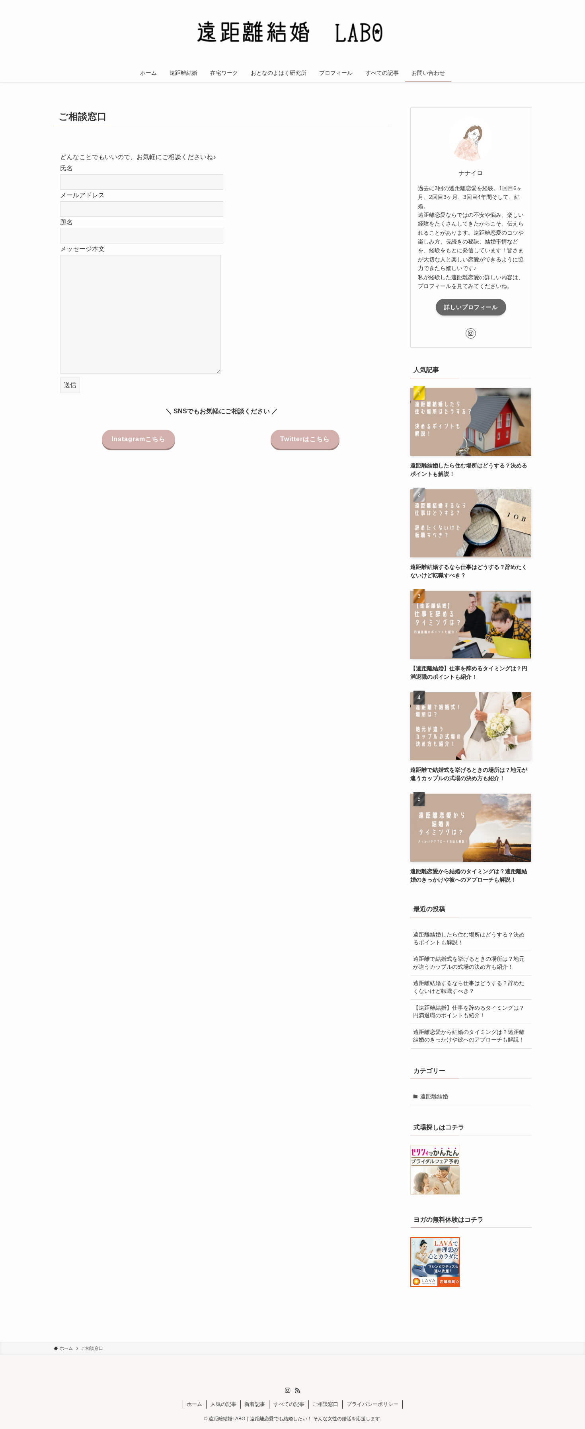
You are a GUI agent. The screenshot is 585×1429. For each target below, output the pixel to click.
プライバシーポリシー (372, 1404)
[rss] (297, 1390)
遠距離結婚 (434, 1096)
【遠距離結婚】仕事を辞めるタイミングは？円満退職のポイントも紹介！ (469, 1012)
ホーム (194, 1404)
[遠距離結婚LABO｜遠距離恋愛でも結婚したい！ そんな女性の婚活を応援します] (292, 33)
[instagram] (471, 333)
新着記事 (254, 1404)
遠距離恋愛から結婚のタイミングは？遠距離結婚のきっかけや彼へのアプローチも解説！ (469, 1036)
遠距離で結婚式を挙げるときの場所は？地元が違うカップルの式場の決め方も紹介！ (469, 963)
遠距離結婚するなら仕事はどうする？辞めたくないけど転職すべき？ (469, 987)
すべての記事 (288, 1404)
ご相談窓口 (325, 1404)
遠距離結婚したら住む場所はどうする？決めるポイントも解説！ (469, 938)
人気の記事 (223, 1404)
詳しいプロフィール (471, 307)
